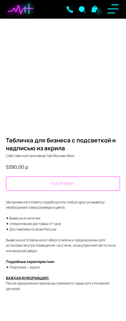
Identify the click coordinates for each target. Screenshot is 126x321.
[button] (70, 9)
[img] (82, 9)
